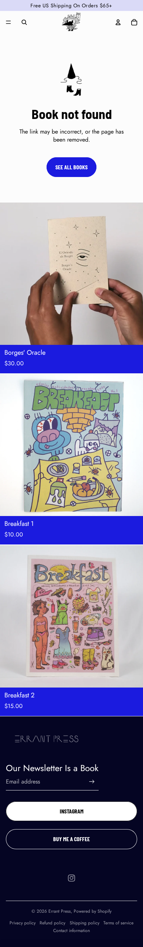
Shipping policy (84, 923)
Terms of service (118, 923)
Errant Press (59, 911)
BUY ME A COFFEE (71, 838)
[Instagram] (71, 878)
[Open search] (24, 22)
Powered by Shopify (92, 911)
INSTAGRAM (72, 811)
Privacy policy (23, 923)
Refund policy (52, 923)
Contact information (71, 930)
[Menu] (8, 22)
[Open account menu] (118, 22)
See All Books (71, 166)
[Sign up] (92, 781)
